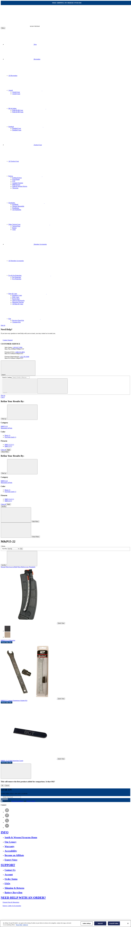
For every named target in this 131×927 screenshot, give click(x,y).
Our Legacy (10, 842)
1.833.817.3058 (17, 347)
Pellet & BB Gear (17, 110)
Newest (3, 567)
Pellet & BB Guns (17, 112)
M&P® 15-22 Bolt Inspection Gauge (12, 760)
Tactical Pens (16, 226)
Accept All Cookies (113, 923)
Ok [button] (2, 785)
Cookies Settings (87, 923)
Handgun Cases (17, 295)
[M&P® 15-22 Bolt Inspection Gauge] (29, 759)
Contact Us (10, 870)
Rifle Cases (15, 297)
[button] (16, 771)
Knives (10, 176)
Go (21, 548)
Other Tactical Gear (14, 224)
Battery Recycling (13, 892)
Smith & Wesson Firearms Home (21, 837)
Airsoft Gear (16, 92)
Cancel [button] (7, 785)
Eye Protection (16, 279)
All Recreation (12, 75)
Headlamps (15, 208)
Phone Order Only (7, 642)
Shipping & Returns (14, 888)
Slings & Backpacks (18, 300)
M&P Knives (16, 184)
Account (9, 874)
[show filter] (16, 530)
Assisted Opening (17, 183)
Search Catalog (7, 377)
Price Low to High (11, 567)
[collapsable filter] (16, 515)
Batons (14, 228)
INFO (4, 832)
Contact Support (8, 340)
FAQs (7, 883)
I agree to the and (19, 801)
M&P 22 (8, 446)
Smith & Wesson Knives (19, 186)
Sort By (4, 506)
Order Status (11, 879)
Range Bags (16, 299)
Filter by (4, 419)
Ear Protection (16, 277)
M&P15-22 (4, 426)
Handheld (15, 204)
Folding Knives (17, 178)
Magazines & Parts (6, 428)
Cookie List (25, 925)
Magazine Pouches (18, 302)
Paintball (11, 126)
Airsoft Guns (16, 94)
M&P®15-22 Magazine (8, 640)
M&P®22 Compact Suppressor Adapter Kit (14, 700)
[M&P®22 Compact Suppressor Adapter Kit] (29, 698)
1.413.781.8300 (24, 356)
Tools (14, 229)
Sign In (3, 325)
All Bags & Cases (17, 304)
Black (7, 435)
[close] (52, 386)
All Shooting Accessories (16, 261)
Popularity (32, 567)
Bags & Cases (12, 293)
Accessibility (11, 851)
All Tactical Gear (13, 161)
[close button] (22, 412)
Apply (8, 449)
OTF (13, 181)
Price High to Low (23, 567)
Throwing (15, 188)
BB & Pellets (12, 108)
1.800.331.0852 (20, 352)
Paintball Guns (16, 130)
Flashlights (11, 203)
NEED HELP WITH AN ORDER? (23, 897)
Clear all (3, 449)
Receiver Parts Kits (18, 320)
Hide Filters (35, 521)
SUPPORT (8, 865)
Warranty (9, 846)
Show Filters (5, 452)
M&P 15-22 (9, 444)
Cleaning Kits (16, 322)
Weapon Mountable (18, 206)
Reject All (100, 923)
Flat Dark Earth (10, 437)
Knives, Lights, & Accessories (12, 906)
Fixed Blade (16, 179)
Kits (9, 318)
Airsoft (10, 90)
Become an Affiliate (14, 855)
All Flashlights (16, 209)
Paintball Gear (16, 128)
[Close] (128, 923)
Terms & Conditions (17, 801)
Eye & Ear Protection (15, 275)
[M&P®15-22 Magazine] (29, 623)
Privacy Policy (31, 801)
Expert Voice (11, 860)
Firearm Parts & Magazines (11, 902)
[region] (65, 923)
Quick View (61, 623)
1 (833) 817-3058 (50, 912)
